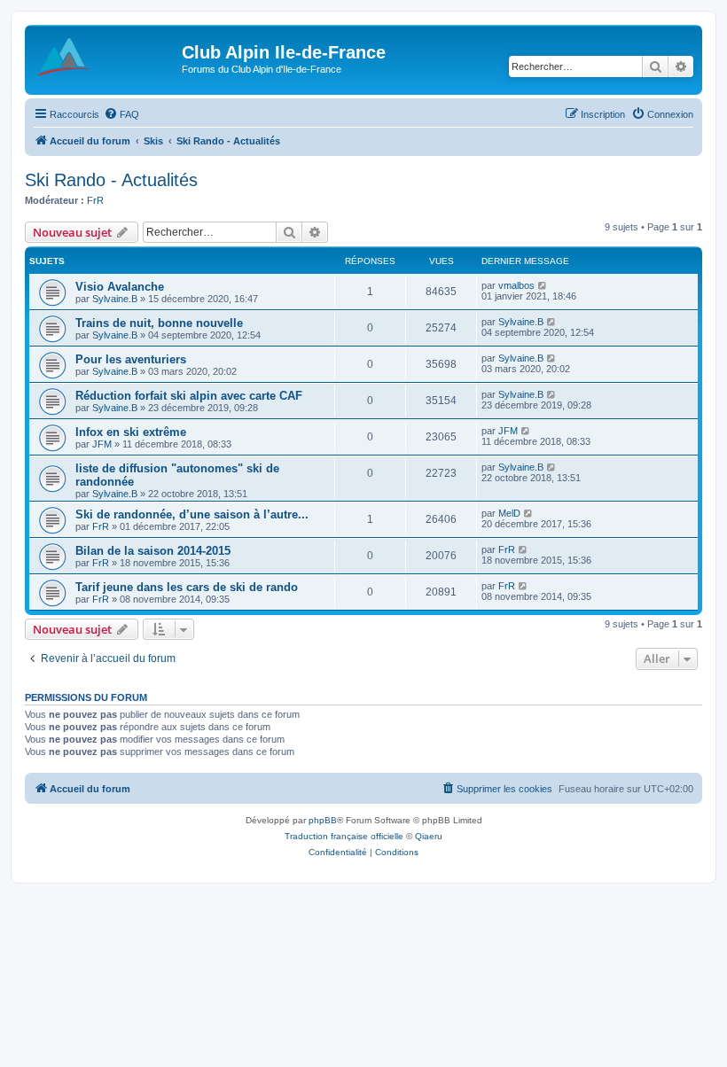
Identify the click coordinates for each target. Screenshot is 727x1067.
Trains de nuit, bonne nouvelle (159, 323)
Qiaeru (428, 836)
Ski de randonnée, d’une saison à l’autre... (192, 514)
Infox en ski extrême (130, 432)
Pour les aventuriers (130, 359)
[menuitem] (121, 114)
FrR (95, 200)
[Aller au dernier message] (543, 285)
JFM (102, 444)
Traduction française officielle (344, 836)
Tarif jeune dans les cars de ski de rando (186, 587)
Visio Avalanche (119, 286)
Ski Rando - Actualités (111, 180)
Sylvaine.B (114, 298)
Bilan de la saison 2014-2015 (153, 550)
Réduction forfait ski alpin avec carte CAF (188, 395)
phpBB (323, 820)
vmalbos (516, 285)
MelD (509, 513)
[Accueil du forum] (105, 57)
